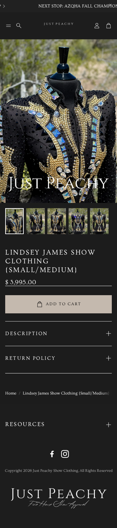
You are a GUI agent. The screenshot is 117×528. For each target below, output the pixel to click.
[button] (8, 25)
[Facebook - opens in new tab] (52, 454)
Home (10, 393)
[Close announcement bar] (110, 5)
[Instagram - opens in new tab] (65, 454)
